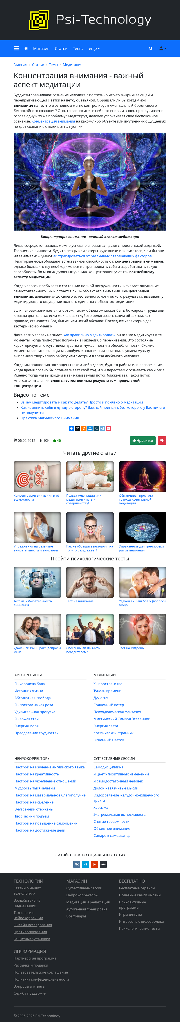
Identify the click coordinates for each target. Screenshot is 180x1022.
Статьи (61, 48)
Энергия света (106, 725)
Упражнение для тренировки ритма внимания (141, 548)
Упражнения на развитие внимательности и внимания (36, 548)
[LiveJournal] (96, 428)
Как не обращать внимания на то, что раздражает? (89, 548)
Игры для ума (130, 914)
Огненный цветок (109, 740)
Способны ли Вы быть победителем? (83, 650)
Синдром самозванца (112, 835)
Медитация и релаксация (88, 902)
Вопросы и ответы (29, 986)
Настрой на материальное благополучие (50, 795)
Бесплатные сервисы (137, 888)
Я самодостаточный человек (118, 781)
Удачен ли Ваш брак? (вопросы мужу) (142, 603)
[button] (16, 48)
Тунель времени (107, 690)
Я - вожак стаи (26, 718)
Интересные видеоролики (141, 921)
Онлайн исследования (33, 924)
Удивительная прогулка (34, 711)
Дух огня (101, 697)
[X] (77, 428)
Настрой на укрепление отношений (45, 781)
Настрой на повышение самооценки (45, 823)
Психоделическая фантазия (117, 711)
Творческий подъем (31, 816)
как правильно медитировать (89, 334)
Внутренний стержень (33, 809)
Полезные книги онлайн (140, 895)
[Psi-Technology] (90, 20)
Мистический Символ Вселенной (122, 718)
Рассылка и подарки (31, 965)
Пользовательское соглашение (41, 972)
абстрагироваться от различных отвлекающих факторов (102, 256)
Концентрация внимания (53, 121)
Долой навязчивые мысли (116, 788)
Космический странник (113, 733)
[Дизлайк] (162, 440)
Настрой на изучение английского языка (49, 767)
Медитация (72, 64)
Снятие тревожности (112, 821)
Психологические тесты (139, 928)
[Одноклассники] (83, 428)
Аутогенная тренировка (86, 909)
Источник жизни (28, 690)
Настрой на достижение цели (39, 830)
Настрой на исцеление (34, 802)
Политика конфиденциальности (41, 979)
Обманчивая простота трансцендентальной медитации (136, 499)
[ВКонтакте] (71, 428)
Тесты (78, 48)
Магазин (41, 48)
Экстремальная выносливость (120, 814)
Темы (53, 64)
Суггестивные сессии (84, 888)
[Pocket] (108, 428)
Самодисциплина (108, 767)
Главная (20, 64)
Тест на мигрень (131, 648)
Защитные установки (32, 939)
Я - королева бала (29, 683)
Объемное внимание (112, 828)
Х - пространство (108, 683)
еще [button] (93, 48)
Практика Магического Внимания (50, 418)
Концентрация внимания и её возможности (36, 497)
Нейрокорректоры (82, 895)
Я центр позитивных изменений (121, 774)
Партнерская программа (35, 958)
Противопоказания (30, 932)
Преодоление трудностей (36, 733)
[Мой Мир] (90, 428)
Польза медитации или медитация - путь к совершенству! (83, 499)
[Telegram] (102, 428)
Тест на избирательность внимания (33, 603)
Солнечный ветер (109, 704)
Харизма (101, 807)
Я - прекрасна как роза (33, 704)
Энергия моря (26, 725)
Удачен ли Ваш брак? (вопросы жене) (37, 650)
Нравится (144, 440)
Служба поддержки (30, 993)
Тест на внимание (80, 601)
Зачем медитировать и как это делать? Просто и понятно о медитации (82, 402)
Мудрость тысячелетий (34, 788)
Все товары (76, 916)
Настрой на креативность (36, 774)
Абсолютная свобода (32, 697)
